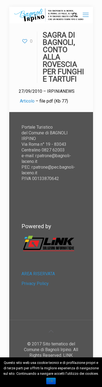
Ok (51, 381)
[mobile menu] (85, 15)
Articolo (28, 101)
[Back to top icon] (51, 331)
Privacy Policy (35, 283)
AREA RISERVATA (38, 273)
